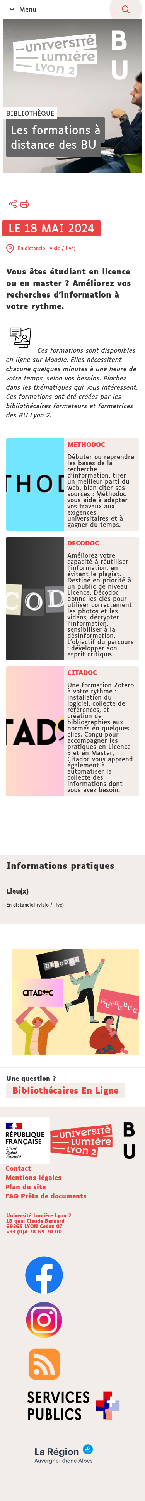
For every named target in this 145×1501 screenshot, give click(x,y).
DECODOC (83, 543)
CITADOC (82, 673)
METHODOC (86, 444)
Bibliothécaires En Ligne (65, 1090)
